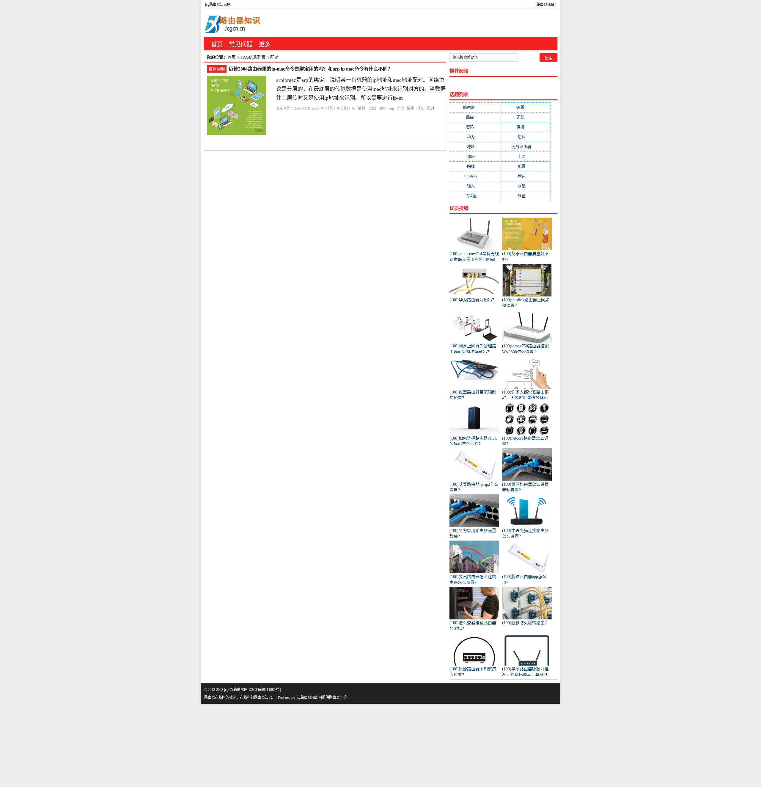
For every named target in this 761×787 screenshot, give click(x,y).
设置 (525, 107)
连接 (525, 127)
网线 (474, 166)
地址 (420, 108)
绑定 (410, 108)
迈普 (372, 108)
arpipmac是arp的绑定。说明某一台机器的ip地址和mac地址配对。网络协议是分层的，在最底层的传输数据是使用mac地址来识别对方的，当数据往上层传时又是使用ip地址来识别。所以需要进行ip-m (361, 89)
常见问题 (241, 44)
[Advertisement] (178, 745)
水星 (525, 186)
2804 (382, 108)
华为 (474, 137)
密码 (474, 127)
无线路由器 (525, 146)
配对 (430, 108)
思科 (525, 137)
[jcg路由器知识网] (235, 23)
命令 (400, 108)
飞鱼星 (474, 195)
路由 (474, 117)
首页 (217, 44)
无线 (525, 117)
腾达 (525, 176)
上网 (525, 156)
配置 (525, 166)
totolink (474, 176)
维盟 (525, 195)
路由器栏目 (545, 4)
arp (391, 108)
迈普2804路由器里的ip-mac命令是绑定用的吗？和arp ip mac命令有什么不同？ (310, 68)
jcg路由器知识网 (218, 4)
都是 (474, 156)
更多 (265, 44)
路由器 (474, 107)
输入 (474, 186)
